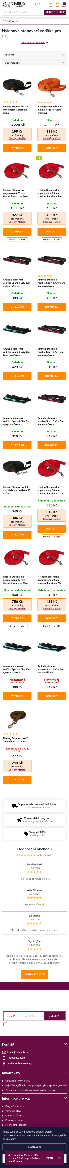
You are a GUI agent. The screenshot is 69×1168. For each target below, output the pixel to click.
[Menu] (64, 4)
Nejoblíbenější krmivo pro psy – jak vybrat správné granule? (36, 1085)
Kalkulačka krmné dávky (17, 1080)
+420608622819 (16, 1057)
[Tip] (52, 171)
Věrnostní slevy (13, 1110)
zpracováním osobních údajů (38, 1024)
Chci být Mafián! (17, 138)
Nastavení (34, 1147)
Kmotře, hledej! (55, 12)
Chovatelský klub (14, 1115)
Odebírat (55, 1016)
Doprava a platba (14, 1120)
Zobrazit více (34, 974)
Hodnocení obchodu (16, 1124)
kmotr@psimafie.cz (17, 1052)
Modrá (12, 239)
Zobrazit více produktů (33, 42)
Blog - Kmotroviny (14, 1106)
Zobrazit (17, 148)
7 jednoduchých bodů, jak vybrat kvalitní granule (30, 1090)
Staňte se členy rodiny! (19, 1063)
